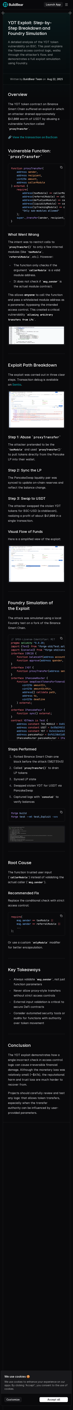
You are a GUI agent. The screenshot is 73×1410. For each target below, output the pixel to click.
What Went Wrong (23, 234)
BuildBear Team (32, 79)
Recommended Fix (23, 893)
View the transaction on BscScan (34, 137)
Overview (17, 94)
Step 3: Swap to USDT (27, 498)
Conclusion (19, 1045)
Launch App (53, 4)
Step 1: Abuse (33, 437)
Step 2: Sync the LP (24, 470)
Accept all (53, 1399)
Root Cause (19, 862)
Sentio (16, 384)
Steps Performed (22, 749)
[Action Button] (66, 4)
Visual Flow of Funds (25, 531)
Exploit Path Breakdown (32, 365)
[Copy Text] (61, 167)
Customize (13, 1399)
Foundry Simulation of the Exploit (30, 605)
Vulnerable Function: (29, 153)
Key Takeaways (24, 969)
